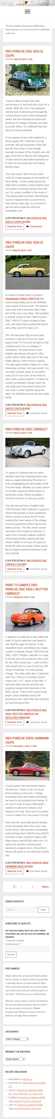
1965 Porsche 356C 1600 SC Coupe (24, 53)
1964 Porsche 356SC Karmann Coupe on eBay (27, 864)
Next (45, 886)
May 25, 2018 (19, 250)
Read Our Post (15, 227)
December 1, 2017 (22, 746)
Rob (30, 59)
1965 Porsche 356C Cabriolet (26, 429)
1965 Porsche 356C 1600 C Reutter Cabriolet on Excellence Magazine (26, 713)
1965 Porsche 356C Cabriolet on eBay (26, 562)
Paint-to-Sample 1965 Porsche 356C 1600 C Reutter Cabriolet (26, 589)
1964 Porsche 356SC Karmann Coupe (27, 740)
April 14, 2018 (20, 433)
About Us (27, 1079)
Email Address (13, 944)
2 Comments (35, 226)
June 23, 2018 (20, 59)
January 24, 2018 (21, 597)
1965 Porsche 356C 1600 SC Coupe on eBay (26, 220)
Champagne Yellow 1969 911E (22, 298)
